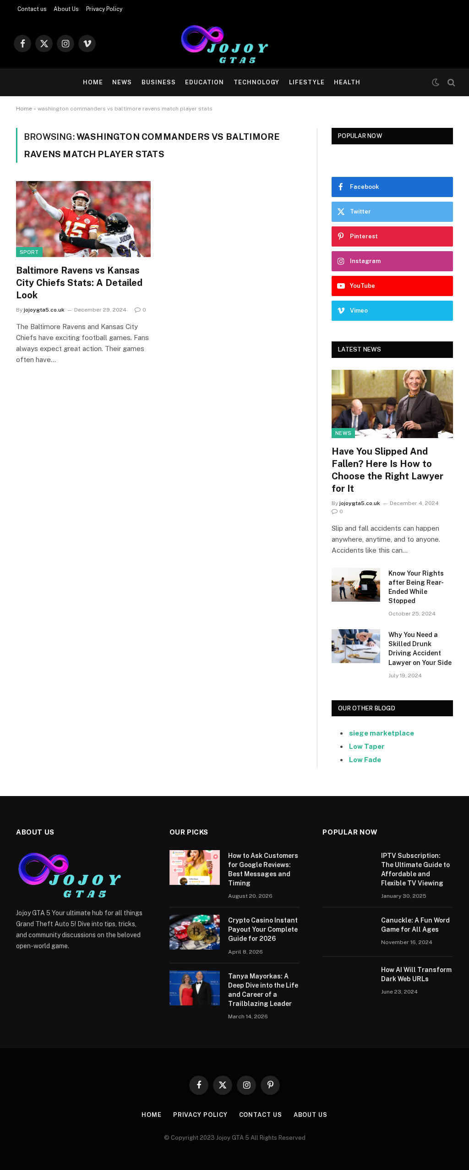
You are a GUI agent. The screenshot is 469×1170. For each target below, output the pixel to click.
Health (347, 82)
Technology (256, 82)
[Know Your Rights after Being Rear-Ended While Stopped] (356, 584)
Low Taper (367, 746)
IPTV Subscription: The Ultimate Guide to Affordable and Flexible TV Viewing (415, 869)
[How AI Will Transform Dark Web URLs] (347, 981)
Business (159, 82)
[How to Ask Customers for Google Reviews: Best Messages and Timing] (194, 867)
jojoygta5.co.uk (44, 310)
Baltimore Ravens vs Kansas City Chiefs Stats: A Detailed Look (79, 283)
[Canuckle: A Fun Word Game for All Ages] (347, 932)
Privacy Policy (104, 9)
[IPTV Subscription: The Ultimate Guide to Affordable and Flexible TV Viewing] (347, 867)
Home (93, 82)
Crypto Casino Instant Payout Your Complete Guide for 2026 (263, 929)
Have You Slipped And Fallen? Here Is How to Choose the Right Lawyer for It (387, 470)
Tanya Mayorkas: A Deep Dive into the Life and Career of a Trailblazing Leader (263, 989)
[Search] (450, 82)
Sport (29, 252)
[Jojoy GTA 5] (234, 43)
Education (204, 82)
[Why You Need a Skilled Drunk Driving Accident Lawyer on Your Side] (356, 646)
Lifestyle (307, 82)
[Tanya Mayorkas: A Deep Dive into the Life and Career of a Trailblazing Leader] (194, 988)
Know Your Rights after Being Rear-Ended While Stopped (416, 587)
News (122, 82)
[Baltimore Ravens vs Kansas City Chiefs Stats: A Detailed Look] (83, 219)
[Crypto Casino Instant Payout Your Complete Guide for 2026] (194, 932)
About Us (66, 9)
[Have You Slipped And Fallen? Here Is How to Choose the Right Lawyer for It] (392, 404)
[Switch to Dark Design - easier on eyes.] (436, 82)
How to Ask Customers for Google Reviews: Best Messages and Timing (263, 869)
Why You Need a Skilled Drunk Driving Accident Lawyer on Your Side (420, 648)
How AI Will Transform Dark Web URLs (416, 974)
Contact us (32, 9)
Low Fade (365, 760)
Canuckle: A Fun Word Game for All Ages (415, 925)
